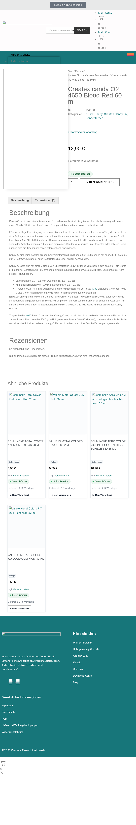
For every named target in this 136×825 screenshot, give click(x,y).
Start (70, 71)
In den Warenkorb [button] (19, 495)
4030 (94, 288)
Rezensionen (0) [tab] (45, 200)
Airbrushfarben (85, 75)
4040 (28, 315)
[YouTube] (17, 682)
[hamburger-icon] (130, 54)
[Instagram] (10, 682)
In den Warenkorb (100, 182)
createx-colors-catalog (82, 132)
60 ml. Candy (94, 114)
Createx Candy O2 (115, 114)
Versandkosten (21, 475)
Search (82, 30)
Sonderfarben (102, 75)
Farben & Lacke (20, 54)
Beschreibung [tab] (20, 200)
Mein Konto (105, 12)
